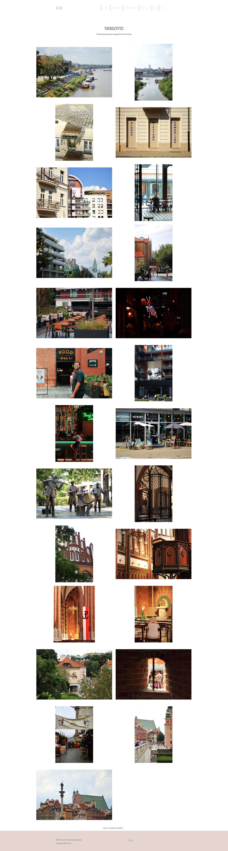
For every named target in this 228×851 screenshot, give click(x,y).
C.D (59, 8)
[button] (116, 8)
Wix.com (67, 843)
